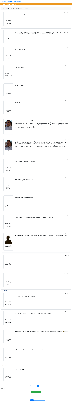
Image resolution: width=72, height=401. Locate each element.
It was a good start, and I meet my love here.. (24, 197)
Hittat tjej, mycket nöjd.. (20, 67)
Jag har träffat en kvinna (20, 49)
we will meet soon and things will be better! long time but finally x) (24, 180)
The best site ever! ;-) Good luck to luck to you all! (25, 161)
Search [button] (8, 1)
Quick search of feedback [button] (16, 8)
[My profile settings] (69, 1)
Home (4, 1)
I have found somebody (20, 14)
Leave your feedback (6, 8)
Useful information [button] (16, 1)
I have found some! (19, 275)
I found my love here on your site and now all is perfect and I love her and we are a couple (34, 217)
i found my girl (18, 102)
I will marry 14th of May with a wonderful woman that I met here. (28, 369)
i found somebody (18, 257)
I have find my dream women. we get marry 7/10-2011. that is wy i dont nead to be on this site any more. (26, 296)
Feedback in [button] (26, 8)
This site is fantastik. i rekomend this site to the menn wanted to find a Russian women (33, 313)
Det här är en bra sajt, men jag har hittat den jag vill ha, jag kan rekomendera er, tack (33, 349)
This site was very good (20, 85)
